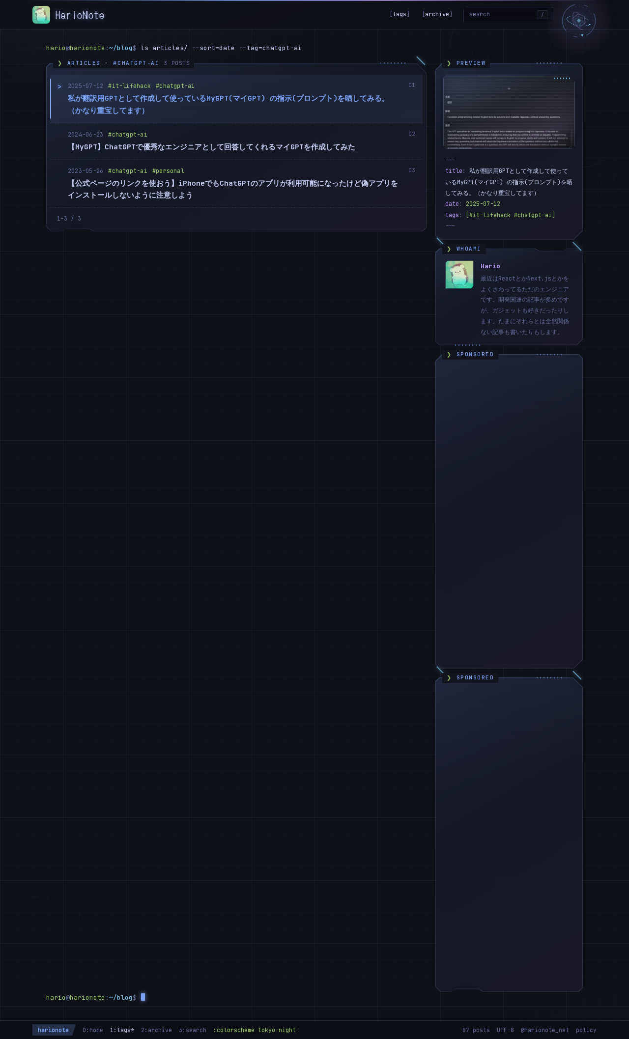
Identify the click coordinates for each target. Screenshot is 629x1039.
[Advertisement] (509, 513)
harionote (53, 1030)
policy (586, 1030)
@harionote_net (545, 1030)
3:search (192, 1030)
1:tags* (122, 1030)
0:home (93, 1030)
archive (437, 14)
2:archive (156, 1030)
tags (399, 14)
